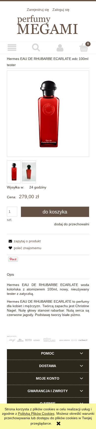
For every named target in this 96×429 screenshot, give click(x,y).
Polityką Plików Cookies (36, 413)
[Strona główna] (48, 24)
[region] (48, 340)
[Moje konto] (60, 48)
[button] (12, 48)
